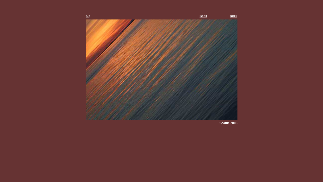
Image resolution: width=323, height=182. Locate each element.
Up (88, 16)
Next (233, 16)
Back (203, 16)
